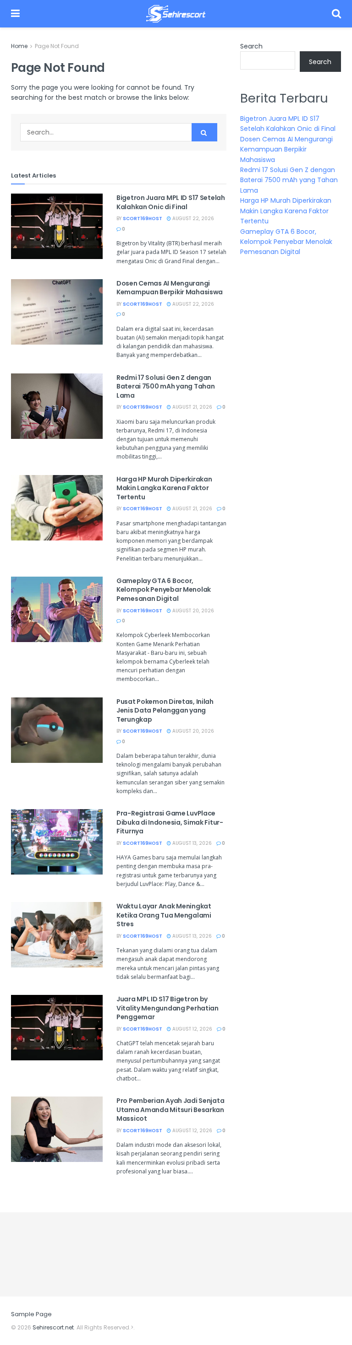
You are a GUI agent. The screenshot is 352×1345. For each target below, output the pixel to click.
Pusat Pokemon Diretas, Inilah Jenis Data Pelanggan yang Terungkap (165, 710)
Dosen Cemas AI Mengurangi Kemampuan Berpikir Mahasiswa (169, 288)
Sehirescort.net (53, 1327)
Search (251, 46)
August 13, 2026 (191, 843)
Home (19, 46)
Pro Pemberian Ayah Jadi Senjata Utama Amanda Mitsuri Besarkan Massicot (170, 1109)
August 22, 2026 (192, 218)
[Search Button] (204, 132)
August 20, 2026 (192, 610)
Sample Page (31, 1314)
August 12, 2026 (191, 1029)
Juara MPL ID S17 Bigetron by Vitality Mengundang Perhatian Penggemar (167, 1007)
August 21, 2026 (191, 407)
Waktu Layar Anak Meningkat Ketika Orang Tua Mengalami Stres (163, 915)
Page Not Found (57, 46)
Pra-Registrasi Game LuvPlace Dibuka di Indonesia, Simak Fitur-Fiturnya (169, 822)
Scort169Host (142, 218)
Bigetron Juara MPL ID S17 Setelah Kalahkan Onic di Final (170, 202)
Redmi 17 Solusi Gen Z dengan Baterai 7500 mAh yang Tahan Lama (165, 386)
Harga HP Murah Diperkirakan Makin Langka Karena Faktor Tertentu (164, 488)
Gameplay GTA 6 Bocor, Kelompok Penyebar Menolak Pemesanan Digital (163, 589)
